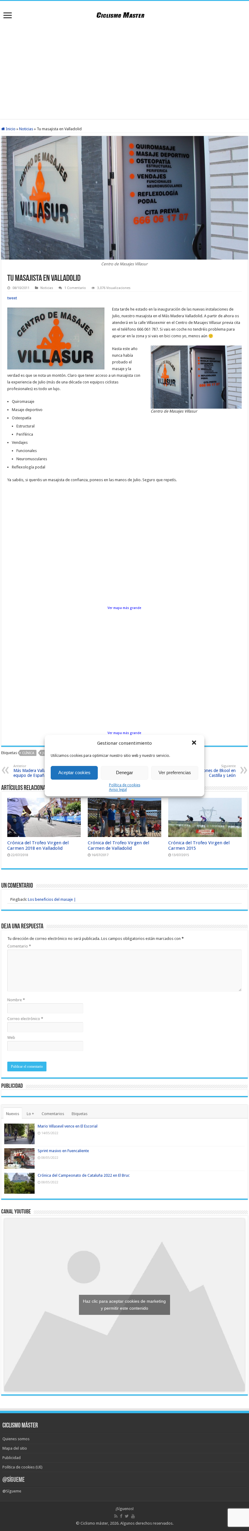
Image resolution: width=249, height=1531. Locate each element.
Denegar (124, 772)
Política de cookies (124, 785)
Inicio (10, 129)
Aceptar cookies (74, 772)
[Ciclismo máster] (124, 14)
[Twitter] (126, 1516)
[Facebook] (121, 1516)
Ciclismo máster (94, 1523)
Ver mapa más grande (124, 608)
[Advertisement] (124, 70)
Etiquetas (79, 1113)
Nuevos (12, 1113)
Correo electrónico (25, 1018)
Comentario (19, 946)
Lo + (30, 1113)
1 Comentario (75, 288)
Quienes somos (15, 1439)
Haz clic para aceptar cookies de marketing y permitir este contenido (124, 1305)
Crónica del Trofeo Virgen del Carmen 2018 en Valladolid (38, 845)
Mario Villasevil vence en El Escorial (67, 1126)
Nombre (16, 1000)
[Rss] (116, 1516)
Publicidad (11, 1457)
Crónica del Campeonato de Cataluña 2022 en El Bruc (84, 1175)
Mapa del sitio (14, 1448)
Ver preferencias (175, 772)
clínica (28, 753)
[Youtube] (133, 1516)
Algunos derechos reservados (146, 1523)
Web (11, 1037)
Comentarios (53, 1113)
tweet (12, 298)
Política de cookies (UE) (22, 1467)
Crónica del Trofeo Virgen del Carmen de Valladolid (118, 845)
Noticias (26, 129)
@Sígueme (13, 1480)
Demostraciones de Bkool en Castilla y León (209, 771)
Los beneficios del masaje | (52, 899)
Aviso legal (118, 790)
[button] (194, 743)
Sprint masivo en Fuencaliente (63, 1150)
